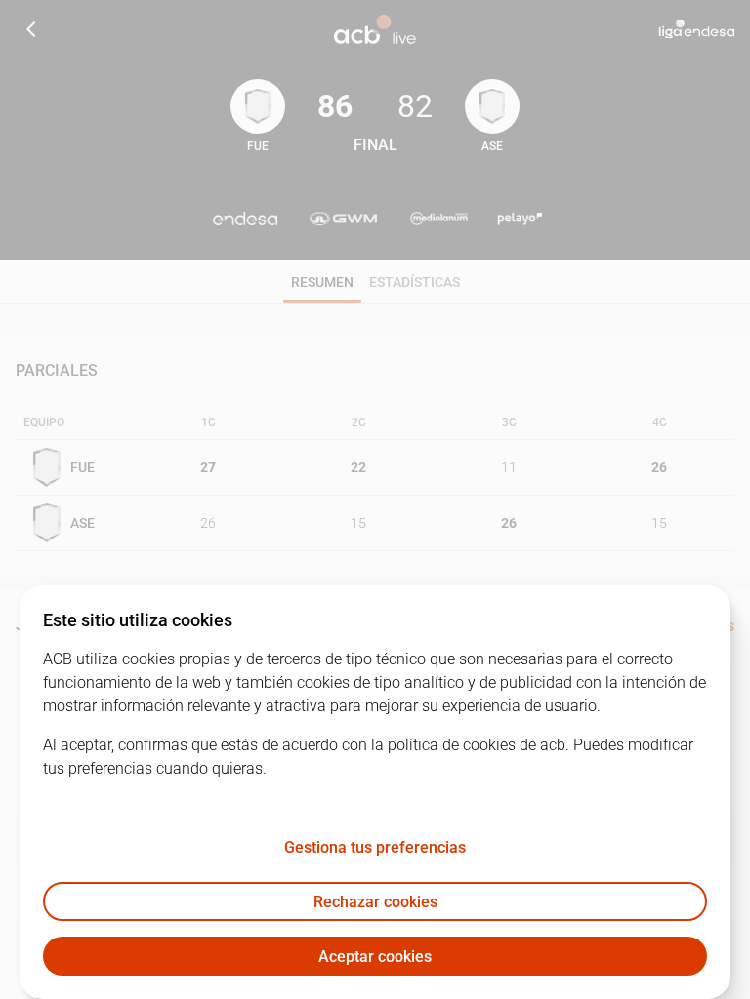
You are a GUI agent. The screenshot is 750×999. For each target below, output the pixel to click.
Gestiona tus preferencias (375, 847)
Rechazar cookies (375, 902)
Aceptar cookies (375, 956)
